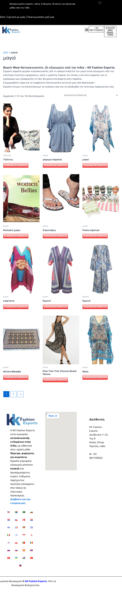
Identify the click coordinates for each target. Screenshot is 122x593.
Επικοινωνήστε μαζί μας (40, 17)
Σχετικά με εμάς (16, 17)
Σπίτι (2, 17)
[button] (100, 2)
